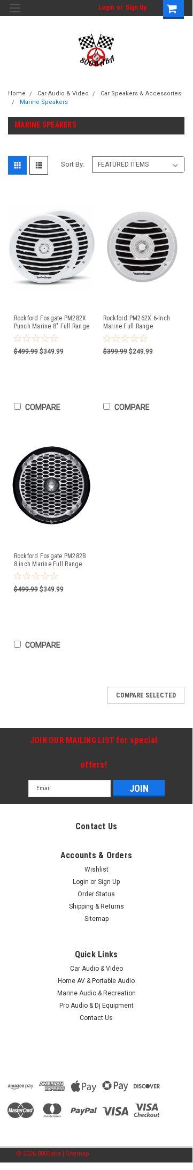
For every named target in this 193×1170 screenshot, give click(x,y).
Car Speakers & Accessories (141, 93)
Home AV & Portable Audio (96, 981)
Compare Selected (146, 695)
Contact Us (96, 1018)
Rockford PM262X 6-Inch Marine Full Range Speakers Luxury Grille (137, 322)
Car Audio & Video (63, 93)
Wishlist (96, 869)
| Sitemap (76, 1153)
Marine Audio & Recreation (96, 993)
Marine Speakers (44, 102)
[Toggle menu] (14, 14)
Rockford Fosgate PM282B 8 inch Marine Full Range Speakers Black (50, 560)
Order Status (96, 894)
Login (106, 7)
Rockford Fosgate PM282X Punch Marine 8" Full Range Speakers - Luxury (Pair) (52, 322)
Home (17, 93)
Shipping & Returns (96, 906)
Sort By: (72, 164)
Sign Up (136, 7)
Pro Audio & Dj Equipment (96, 1005)
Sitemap (96, 918)
